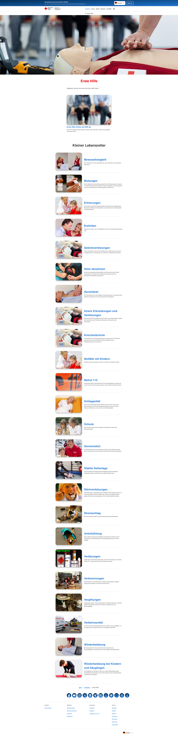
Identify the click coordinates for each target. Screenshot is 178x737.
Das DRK (109, 9)
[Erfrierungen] (69, 205)
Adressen (114, 708)
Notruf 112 (91, 380)
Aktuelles (91, 711)
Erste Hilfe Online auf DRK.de (79, 127)
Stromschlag (92, 513)
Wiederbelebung (94, 644)
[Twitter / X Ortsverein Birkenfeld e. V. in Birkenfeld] (85, 695)
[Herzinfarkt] (69, 293)
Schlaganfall (92, 401)
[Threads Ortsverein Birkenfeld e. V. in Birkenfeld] (122, 695)
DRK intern (114, 722)
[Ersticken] (69, 227)
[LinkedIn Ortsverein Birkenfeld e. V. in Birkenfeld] (90, 695)
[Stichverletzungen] (69, 492)
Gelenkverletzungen (97, 248)
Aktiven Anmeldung (72, 711)
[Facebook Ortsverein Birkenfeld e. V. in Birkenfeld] (69, 695)
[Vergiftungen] (69, 602)
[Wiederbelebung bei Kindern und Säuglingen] (69, 668)
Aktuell (97, 9)
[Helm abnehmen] (69, 271)
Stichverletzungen (96, 489)
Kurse (93, 9)
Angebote (87, 9)
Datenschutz (115, 724)
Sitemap (114, 713)
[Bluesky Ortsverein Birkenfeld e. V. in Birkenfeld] (116, 695)
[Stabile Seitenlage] (69, 470)
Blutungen (91, 181)
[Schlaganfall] (69, 404)
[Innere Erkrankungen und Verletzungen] (69, 315)
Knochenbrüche (94, 335)
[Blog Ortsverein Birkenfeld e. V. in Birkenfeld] (100, 695)
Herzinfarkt (91, 292)
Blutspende (70, 716)
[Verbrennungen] (69, 580)
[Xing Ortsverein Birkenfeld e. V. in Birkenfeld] (95, 695)
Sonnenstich (92, 446)
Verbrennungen (94, 578)
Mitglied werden (71, 708)
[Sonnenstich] (69, 448)
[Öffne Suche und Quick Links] (114, 9)
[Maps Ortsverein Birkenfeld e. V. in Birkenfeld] (106, 695)
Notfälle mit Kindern (97, 359)
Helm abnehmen (94, 269)
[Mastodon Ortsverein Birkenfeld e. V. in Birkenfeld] (111, 695)
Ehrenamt (69, 713)
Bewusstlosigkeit (95, 159)
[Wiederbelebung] (69, 646)
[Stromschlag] (69, 514)
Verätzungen (92, 556)
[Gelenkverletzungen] (69, 249)
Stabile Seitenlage (95, 468)
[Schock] (69, 426)
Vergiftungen (92, 599)
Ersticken (90, 226)
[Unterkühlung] (69, 536)
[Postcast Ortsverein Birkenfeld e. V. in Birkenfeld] (127, 695)
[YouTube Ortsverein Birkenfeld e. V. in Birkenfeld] (74, 695)
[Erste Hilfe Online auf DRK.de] (89, 110)
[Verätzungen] (69, 558)
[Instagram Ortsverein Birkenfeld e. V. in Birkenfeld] (79, 695)
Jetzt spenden (47, 708)
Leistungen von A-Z (94, 713)
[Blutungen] (69, 183)
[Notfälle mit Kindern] (69, 360)
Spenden (103, 9)
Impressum (114, 716)
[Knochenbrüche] (69, 338)
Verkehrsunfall (93, 622)
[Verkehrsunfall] (69, 624)
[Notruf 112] (69, 382)
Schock (89, 424)
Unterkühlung (93, 533)
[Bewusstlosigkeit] (69, 161)
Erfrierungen (92, 203)
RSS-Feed (114, 719)
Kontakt (114, 711)
